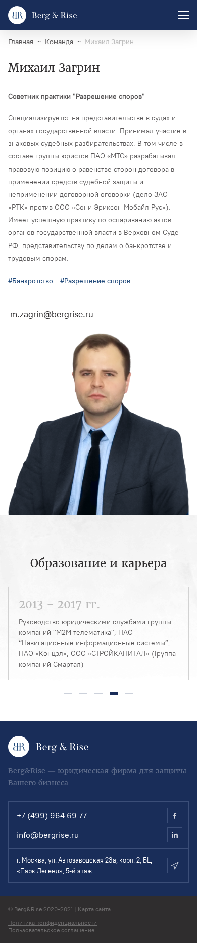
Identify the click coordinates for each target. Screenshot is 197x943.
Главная (20, 41)
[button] (68, 693)
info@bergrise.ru (48, 835)
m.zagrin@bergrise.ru (51, 314)
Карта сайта (94, 909)
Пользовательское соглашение (51, 930)
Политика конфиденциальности (52, 922)
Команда (59, 41)
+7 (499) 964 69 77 (52, 815)
